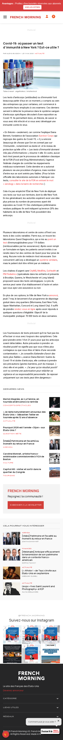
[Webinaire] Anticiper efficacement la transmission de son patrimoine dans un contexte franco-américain (41, 556)
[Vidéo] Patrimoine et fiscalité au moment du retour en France (21, 442)
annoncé (53, 295)
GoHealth (51, 270)
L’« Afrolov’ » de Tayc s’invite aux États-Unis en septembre (39, 572)
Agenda (8, 447)
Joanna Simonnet (30, 541)
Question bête (12, 434)
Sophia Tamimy (29, 563)
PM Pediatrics (10, 274)
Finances (26, 548)
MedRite (41, 270)
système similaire (48, 260)
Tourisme (9, 476)
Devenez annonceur (13, 690)
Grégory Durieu (29, 576)
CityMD (33, 270)
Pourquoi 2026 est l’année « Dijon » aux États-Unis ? (24, 429)
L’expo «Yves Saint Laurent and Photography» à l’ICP (38, 588)
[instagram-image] (12, 634)
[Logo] (25, 17)
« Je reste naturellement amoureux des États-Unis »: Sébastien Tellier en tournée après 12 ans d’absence (24, 414)
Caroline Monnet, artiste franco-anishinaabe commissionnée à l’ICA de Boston (23, 456)
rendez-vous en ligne (24, 309)
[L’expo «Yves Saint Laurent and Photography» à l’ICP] (11, 588)
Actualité (39, 53)
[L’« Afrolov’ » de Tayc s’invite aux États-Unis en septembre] (11, 573)
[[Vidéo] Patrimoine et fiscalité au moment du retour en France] (11, 538)
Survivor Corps (46, 135)
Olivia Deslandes (30, 592)
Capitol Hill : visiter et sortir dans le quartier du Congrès (22, 470)
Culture (8, 463)
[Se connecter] (47, 16)
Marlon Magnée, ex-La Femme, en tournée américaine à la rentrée (21, 400)
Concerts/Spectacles (17, 405)
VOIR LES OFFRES (32, 7)
